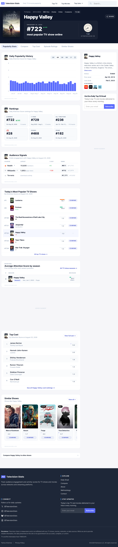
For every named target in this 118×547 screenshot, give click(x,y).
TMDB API (23, 537)
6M (67, 57)
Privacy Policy (20, 543)
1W (53, 57)
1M (58, 57)
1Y (71, 57)
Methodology (66, 490)
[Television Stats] (10, 3)
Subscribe (109, 106)
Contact (64, 494)
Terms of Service (6, 543)
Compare (64, 483)
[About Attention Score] (94, 36)
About (63, 487)
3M (62, 57)
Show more (88, 70)
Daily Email (65, 480)
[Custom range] (75, 57)
